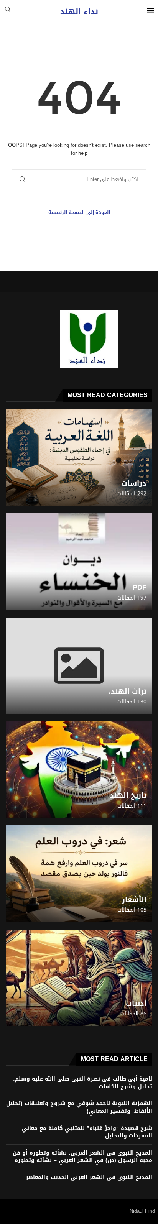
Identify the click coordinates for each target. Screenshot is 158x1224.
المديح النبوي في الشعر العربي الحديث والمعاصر (89, 1177)
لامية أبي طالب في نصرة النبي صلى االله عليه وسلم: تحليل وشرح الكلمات (82, 1083)
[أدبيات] (79, 978)
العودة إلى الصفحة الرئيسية (79, 212)
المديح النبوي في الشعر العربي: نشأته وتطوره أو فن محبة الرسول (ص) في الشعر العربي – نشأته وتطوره (82, 1157)
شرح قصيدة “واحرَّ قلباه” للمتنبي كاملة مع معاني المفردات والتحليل (87, 1132)
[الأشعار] (79, 873)
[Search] (8, 12)
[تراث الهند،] (79, 666)
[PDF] (79, 561)
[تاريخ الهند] (79, 769)
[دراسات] (79, 457)
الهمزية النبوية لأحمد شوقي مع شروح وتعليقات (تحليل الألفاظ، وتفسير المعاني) (79, 1107)
